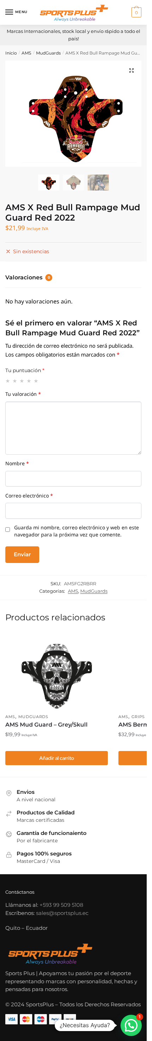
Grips (138, 716)
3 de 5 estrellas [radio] (22, 380)
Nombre (17, 464)
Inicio (11, 53)
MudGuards (48, 53)
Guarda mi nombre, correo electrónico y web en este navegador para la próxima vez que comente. (76, 532)
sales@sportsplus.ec (62, 913)
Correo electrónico (29, 497)
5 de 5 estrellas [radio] (36, 380)
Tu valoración (23, 395)
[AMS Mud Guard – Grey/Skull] (56, 671)
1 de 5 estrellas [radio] (8, 380)
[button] (131, 70)
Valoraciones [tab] (27, 277)
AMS (26, 53)
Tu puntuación (24, 370)
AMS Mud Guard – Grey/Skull (46, 724)
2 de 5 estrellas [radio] (15, 380)
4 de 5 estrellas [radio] (29, 380)
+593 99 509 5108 (61, 904)
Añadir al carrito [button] (56, 758)
